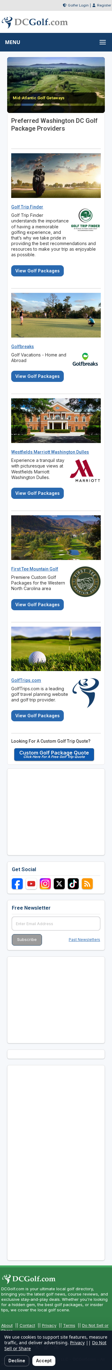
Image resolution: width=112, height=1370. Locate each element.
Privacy (49, 1325)
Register (104, 5)
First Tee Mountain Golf (34, 568)
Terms (69, 1325)
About (7, 1325)
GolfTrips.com (26, 680)
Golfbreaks (22, 346)
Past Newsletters (84, 939)
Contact (27, 1325)
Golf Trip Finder (27, 206)
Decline (16, 1360)
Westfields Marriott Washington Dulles (50, 452)
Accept (44, 1360)
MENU (12, 42)
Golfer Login (78, 5)
